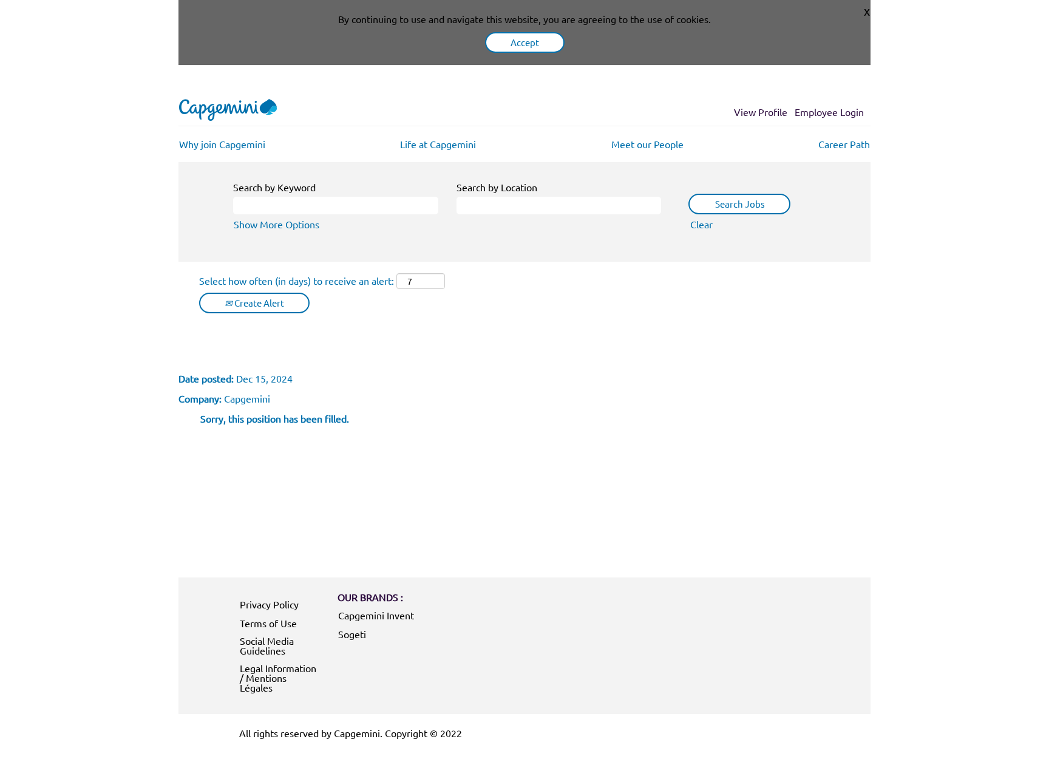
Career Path (844, 144)
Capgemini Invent (376, 615)
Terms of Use (268, 623)
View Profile (760, 112)
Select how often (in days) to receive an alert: (296, 280)
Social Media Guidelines (267, 645)
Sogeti (352, 633)
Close (867, 11)
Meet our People (647, 144)
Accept (525, 42)
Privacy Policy (269, 604)
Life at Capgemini (438, 144)
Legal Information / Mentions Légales (278, 677)
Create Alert (258, 302)
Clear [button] (701, 224)
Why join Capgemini (222, 144)
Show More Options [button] (276, 224)
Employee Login (829, 112)
